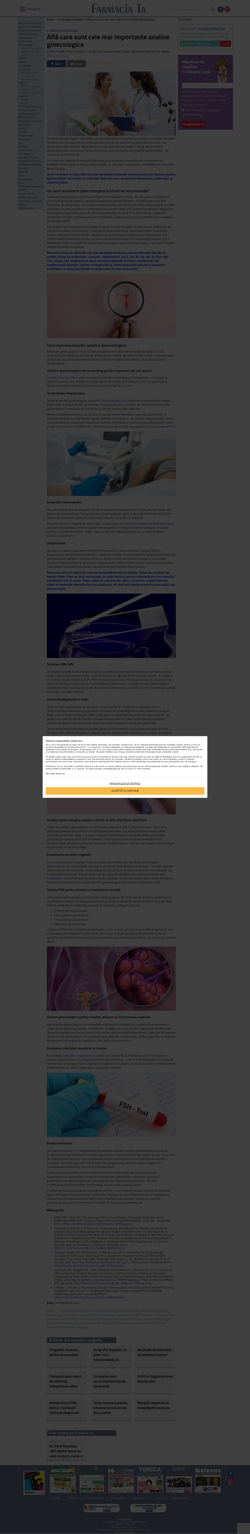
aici (63, 773)
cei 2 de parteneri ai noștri (64, 745)
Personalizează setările (125, 783)
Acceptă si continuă (125, 790)
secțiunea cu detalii (85, 752)
